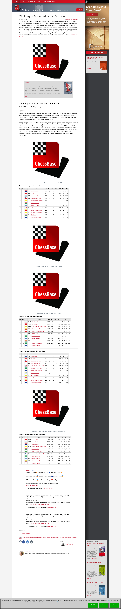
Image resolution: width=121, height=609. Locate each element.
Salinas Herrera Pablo (36, 198)
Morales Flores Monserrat (38, 331)
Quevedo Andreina (36, 338)
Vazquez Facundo (35, 205)
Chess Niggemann (69, 544)
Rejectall (103, 605)
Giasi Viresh (33, 215)
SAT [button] (39, 1)
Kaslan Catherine (36, 336)
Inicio (24, 1)
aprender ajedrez (49, 1)
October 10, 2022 (48, 488)
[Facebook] (24, 541)
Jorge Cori (56, 537)
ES (66, 10)
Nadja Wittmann (29, 551)
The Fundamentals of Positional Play (94, 563)
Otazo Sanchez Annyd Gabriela (39, 328)
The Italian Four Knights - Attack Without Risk (95, 583)
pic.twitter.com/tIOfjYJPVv (42, 504)
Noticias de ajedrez (32, 10)
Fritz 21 (27, 83)
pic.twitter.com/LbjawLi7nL (33, 485)
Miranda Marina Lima (36, 343)
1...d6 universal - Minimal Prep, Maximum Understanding (95, 58)
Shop (16, 1)
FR (67, 10)
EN (64, 10)
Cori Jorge (33, 193)
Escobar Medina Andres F (37, 200)
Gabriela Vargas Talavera (48, 537)
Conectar (99, 2)
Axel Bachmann (26, 537)
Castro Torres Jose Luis (36, 210)
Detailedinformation (93, 605)
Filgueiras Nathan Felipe (36, 212)
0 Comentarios (74, 19)
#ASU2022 (29, 470)
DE (62, 10)
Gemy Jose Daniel (35, 203)
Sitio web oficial (26, 533)
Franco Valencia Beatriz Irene (39, 326)
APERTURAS (31, 1)
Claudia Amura (33, 537)
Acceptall (114, 605)
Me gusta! (68, 19)
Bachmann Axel (34, 191)
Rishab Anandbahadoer (36, 217)
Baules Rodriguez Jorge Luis (37, 207)
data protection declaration (54, 601)
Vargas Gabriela (35, 333)
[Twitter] (28, 541)
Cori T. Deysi (35, 324)
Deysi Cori (39, 537)
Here (108, 600)
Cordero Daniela (35, 340)
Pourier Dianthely (36, 345)
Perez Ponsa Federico (36, 195)
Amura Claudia (35, 321)
